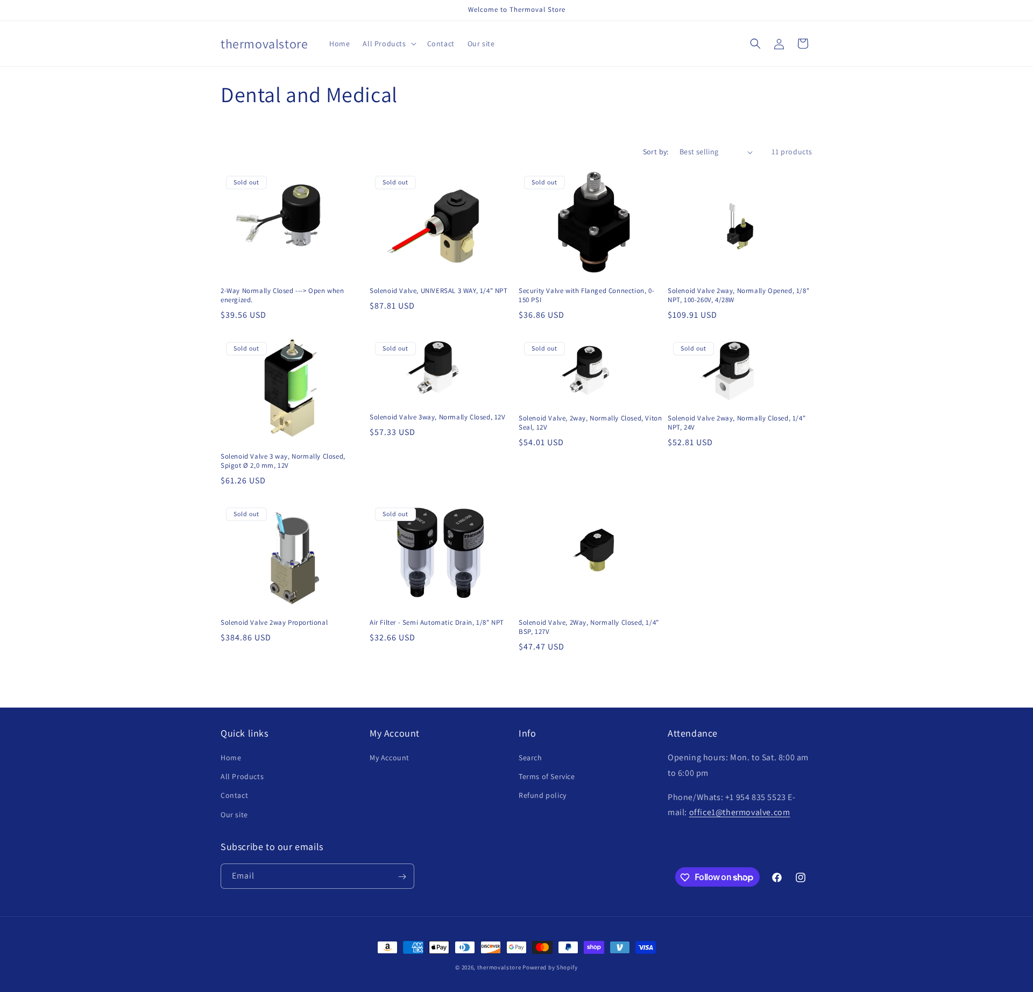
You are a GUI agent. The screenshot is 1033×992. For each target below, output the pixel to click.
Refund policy (543, 796)
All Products (242, 777)
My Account (389, 757)
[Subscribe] (402, 876)
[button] (388, 43)
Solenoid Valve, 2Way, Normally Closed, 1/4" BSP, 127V (589, 627)
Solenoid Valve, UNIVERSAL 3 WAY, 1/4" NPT (439, 291)
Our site (234, 814)
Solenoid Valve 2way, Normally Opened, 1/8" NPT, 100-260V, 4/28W (738, 295)
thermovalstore (499, 967)
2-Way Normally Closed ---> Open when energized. (282, 295)
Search (530, 757)
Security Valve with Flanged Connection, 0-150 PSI (586, 295)
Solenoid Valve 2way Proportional (274, 622)
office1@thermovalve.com (739, 812)
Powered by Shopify (550, 967)
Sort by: (656, 151)
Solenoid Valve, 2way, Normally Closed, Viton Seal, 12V (590, 423)
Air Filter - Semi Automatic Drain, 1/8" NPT (437, 622)
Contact (234, 796)
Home (231, 757)
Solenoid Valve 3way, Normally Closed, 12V (438, 417)
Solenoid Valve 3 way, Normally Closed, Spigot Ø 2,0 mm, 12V (283, 461)
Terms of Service (547, 777)
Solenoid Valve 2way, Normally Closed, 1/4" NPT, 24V (736, 423)
